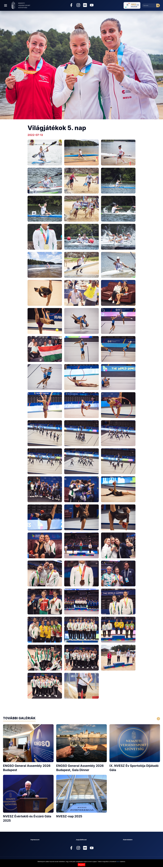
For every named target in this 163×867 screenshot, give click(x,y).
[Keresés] (158, 5)
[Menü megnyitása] (5, 5)
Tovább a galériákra (137, 718)
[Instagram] (78, 5)
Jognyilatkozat (81, 840)
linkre (118, 861)
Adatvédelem (127, 840)
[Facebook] (71, 5)
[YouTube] (92, 5)
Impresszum (35, 840)
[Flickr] (85, 5)
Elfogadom (81, 864)
